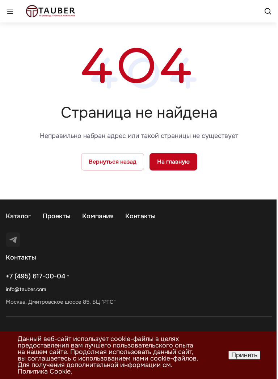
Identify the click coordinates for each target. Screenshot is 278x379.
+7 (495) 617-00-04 (35, 276)
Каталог (18, 216)
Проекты (57, 216)
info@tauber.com (26, 289)
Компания (98, 216)
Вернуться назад (112, 161)
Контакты (140, 216)
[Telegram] (13, 239)
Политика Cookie (44, 371)
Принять (244, 355)
